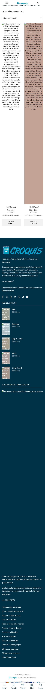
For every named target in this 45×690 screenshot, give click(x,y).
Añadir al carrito (11, 222)
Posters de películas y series (13, 624)
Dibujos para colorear (10, 649)
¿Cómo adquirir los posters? (13, 611)
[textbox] (21, 18)
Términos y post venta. (22, 674)
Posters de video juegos (11, 645)
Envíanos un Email (9, 657)
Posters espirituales (10, 632)
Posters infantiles (9, 636)
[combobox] (22, 18)
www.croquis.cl (7, 281)
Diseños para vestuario (11, 653)
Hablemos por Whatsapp (11, 607)
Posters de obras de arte (11, 628)
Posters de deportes (10, 640)
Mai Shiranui (11, 207)
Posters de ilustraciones (11, 615)
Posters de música (9, 619)
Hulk (13, 309)
